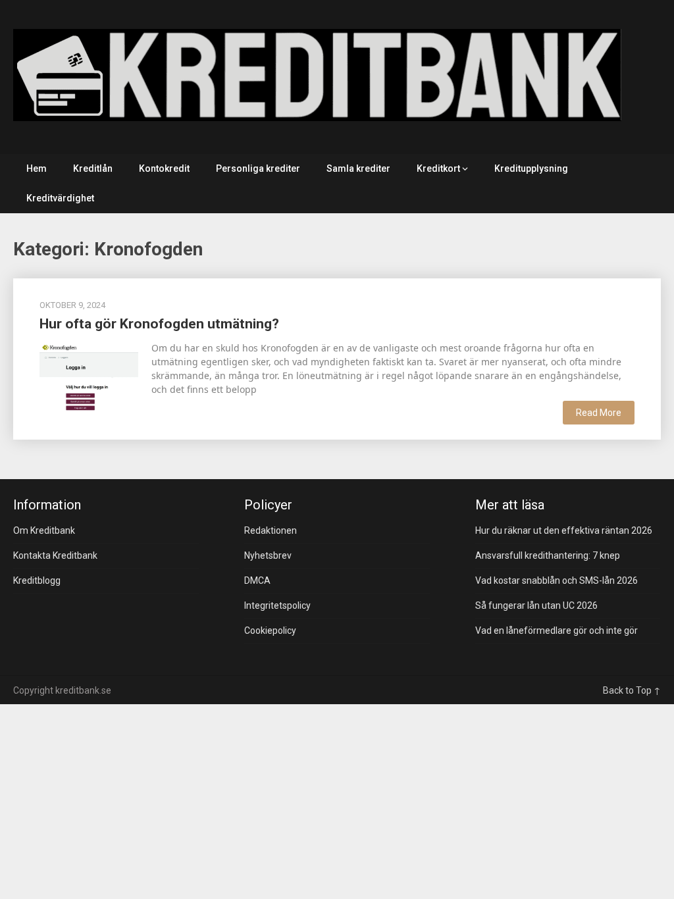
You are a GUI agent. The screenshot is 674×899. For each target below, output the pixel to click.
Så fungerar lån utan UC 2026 (536, 605)
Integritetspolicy (277, 605)
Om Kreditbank (44, 530)
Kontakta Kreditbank (55, 555)
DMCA (257, 580)
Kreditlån (93, 168)
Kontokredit (164, 168)
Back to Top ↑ (632, 690)
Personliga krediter (258, 168)
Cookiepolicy (270, 630)
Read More (598, 412)
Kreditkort (438, 168)
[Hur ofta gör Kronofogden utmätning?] (88, 375)
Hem (36, 168)
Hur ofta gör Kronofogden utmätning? (159, 324)
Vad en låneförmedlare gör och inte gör (556, 630)
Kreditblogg (37, 580)
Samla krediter (358, 168)
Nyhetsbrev (268, 555)
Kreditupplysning (531, 168)
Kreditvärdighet (60, 198)
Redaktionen (270, 530)
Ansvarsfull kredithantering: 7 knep (547, 555)
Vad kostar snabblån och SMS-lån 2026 (556, 580)
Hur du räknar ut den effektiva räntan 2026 (563, 530)
